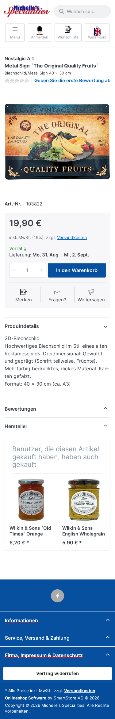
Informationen (21, 620)
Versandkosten (72, 237)
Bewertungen (20, 409)
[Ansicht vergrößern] (57, 141)
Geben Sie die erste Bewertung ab (72, 80)
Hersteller (16, 426)
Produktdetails (22, 326)
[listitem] (57, 141)
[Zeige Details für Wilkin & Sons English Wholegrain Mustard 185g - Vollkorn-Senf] (83, 499)
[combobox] (82, 11)
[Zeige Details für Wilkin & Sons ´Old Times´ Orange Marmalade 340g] (31, 499)
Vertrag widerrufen (57, 673)
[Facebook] (57, 596)
